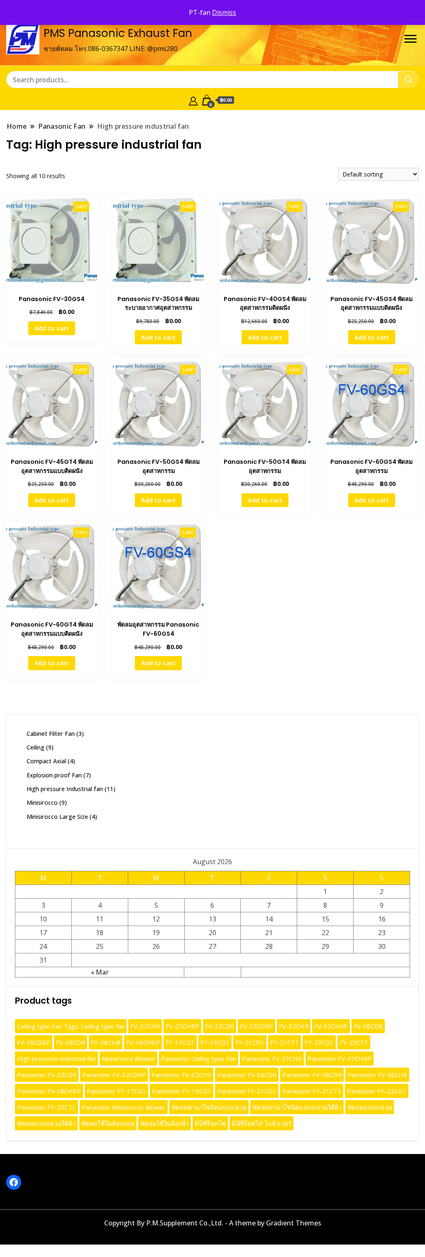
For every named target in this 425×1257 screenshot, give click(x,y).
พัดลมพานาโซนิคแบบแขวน (209, 1107)
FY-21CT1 (284, 1042)
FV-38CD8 (368, 1026)
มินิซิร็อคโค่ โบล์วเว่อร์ (261, 1123)
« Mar (100, 972)
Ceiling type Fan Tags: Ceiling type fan (71, 1026)
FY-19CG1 (215, 1042)
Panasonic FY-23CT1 (46, 1107)
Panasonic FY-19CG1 (181, 1091)
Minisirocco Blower (128, 1058)
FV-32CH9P (331, 1026)
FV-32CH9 (293, 1026)
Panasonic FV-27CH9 (272, 1058)
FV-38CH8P (143, 1042)
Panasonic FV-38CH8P (49, 1091)
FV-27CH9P (182, 1026)
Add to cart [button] (51, 328)
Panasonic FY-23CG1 (376, 1091)
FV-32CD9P (256, 1026)
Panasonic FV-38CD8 (246, 1075)
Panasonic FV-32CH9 (181, 1075)
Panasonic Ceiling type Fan (198, 1058)
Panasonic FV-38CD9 (312, 1075)
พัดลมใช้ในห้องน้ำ (164, 1123)
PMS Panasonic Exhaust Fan (118, 33)
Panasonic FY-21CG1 (246, 1091)
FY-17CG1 (180, 1042)
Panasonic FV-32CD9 (46, 1075)
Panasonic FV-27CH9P (339, 1058)
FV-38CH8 (105, 1042)
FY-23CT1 (354, 1042)
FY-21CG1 (249, 1042)
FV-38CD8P (33, 1042)
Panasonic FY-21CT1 (311, 1091)
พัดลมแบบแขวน (369, 1107)
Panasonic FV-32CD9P (114, 1075)
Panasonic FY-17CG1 (116, 1091)
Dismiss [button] (224, 12)
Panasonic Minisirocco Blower (124, 1107)
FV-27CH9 (145, 1026)
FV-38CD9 (70, 1042)
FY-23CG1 (319, 1042)
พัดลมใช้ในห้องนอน (107, 1123)
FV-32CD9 (219, 1026)
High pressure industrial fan (56, 1058)
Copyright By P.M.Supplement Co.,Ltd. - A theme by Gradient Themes (212, 1223)
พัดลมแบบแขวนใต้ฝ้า (46, 1123)
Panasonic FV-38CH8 (377, 1075)
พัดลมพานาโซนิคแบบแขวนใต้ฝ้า (297, 1107)
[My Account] (193, 100)
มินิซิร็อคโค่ (210, 1123)
